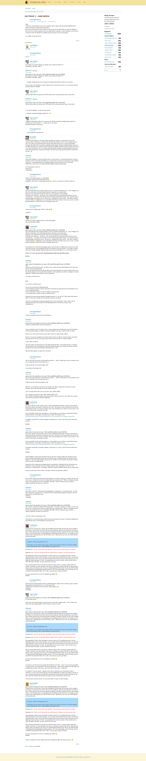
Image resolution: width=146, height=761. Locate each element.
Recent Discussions (109, 28)
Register (112, 23)
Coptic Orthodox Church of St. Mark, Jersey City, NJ (77, 757)
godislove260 (34, 683)
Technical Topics (109, 66)
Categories (107, 26)
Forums (79, 2)
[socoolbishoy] (27, 46)
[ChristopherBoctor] (27, 20)
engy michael (34, 61)
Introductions (108, 52)
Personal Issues (109, 45)
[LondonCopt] (27, 227)
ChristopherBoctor (35, 19)
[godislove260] (27, 684)
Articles (65, 2)
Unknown (28, 155)
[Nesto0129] (27, 137)
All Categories (108, 33)
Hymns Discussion (109, 61)
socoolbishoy (34, 45)
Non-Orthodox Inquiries (110, 54)
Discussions (28, 8)
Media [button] (49, 2)
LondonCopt (33, 226)
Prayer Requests (109, 47)
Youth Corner (108, 57)
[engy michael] (27, 62)
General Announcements (111, 38)
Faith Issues (108, 40)
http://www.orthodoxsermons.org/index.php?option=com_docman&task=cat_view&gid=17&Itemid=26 (50, 416)
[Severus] (29, 70)
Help (84, 2)
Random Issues (109, 50)
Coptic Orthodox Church (111, 43)
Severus (35, 70)
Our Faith (72, 2)
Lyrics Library (57, 2)
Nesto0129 (33, 137)
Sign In (33, 8)
